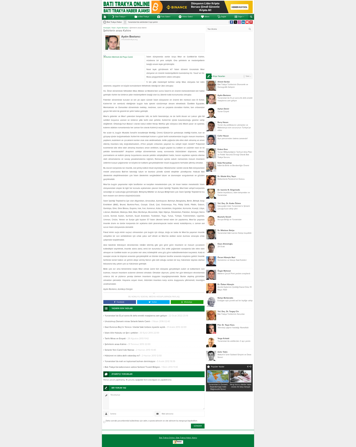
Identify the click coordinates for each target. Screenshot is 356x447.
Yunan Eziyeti (223, 111)
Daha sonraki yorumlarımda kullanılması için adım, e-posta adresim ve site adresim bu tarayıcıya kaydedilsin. (152, 421)
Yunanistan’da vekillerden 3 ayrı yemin (143, 22)
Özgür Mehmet (224, 271)
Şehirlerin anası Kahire (115, 344)
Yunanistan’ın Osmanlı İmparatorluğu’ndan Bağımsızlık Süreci (218, 386)
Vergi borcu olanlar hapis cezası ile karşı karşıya (240, 385)
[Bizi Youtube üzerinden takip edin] (247, 22)
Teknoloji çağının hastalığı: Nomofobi (233, 327)
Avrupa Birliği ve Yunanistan (229, 219)
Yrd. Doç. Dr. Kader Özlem (229, 203)
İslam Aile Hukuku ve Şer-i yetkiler (121, 332)
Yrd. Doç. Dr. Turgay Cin (228, 311)
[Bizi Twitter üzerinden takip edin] (235, 22)
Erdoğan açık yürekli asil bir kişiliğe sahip (235, 300)
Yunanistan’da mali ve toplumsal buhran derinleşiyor (130, 361)
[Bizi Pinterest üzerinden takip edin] (251, 22)
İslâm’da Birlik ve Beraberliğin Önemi (233, 165)
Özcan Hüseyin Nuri (226, 257)
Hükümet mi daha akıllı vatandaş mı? (122, 355)
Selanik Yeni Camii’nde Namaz (119, 350)
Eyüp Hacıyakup (224, 163)
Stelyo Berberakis (225, 298)
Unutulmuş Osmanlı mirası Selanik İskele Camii (127, 321)
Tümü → (248, 76)
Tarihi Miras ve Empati (115, 338)
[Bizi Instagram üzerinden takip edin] (239, 22)
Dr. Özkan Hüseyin (225, 284)
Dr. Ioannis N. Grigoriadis (228, 190)
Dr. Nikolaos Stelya (225, 230)
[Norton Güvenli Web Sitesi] (178, 442)
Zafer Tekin (222, 352)
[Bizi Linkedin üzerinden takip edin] (243, 22)
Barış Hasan (222, 122)
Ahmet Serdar (223, 82)
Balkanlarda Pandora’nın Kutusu (231, 179)
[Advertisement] (229, 52)
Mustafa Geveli (224, 217)
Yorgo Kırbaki (223, 338)
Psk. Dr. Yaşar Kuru (225, 325)
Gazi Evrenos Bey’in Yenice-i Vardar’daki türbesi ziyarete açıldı (135, 327)
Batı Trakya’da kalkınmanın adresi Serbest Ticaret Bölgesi (132, 367)
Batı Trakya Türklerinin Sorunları (231, 314)
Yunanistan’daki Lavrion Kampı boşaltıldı (234, 233)
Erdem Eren (222, 149)
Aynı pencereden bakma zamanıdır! (232, 138)
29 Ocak (221, 246)
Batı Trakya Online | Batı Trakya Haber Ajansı (178, 438)
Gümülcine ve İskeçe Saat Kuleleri (232, 260)
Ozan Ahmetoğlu (225, 244)
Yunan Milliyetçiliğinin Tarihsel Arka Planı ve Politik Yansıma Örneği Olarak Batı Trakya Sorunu (234, 154)
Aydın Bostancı (122, 28)
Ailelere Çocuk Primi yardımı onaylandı (233, 273)
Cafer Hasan (223, 136)
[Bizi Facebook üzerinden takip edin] (231, 22)
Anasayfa (106, 28)
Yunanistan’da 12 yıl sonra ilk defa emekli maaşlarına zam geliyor (136, 315)
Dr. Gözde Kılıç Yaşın (226, 176)
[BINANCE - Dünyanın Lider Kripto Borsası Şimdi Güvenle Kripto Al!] (202, 12)
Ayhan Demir (223, 109)
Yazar (114, 28)
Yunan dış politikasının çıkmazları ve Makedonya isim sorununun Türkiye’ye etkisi (234, 127)
